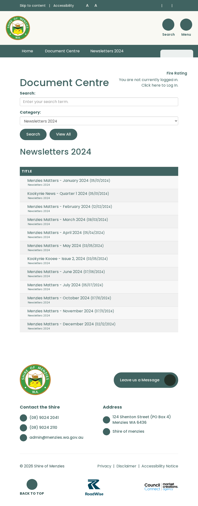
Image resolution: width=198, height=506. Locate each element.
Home (27, 51)
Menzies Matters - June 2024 (66, 271)
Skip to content (33, 5)
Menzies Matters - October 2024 (69, 298)
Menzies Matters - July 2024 (65, 285)
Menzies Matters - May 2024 (65, 245)
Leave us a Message (139, 380)
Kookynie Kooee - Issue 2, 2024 (67, 258)
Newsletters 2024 (107, 51)
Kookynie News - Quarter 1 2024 (68, 193)
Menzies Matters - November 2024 (70, 311)
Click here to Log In (159, 85)
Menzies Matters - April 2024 (66, 232)
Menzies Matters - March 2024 (67, 219)
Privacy (104, 466)
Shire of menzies (128, 431)
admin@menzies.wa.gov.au (56, 437)
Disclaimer (126, 466)
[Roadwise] (94, 487)
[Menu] (186, 25)
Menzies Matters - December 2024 (71, 324)
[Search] (168, 25)
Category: (30, 112)
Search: (27, 93)
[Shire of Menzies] (18, 27)
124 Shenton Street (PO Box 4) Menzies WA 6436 (142, 419)
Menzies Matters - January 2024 (68, 180)
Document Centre (62, 51)
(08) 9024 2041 (44, 417)
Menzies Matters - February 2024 (69, 206)
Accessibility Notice (159, 466)
